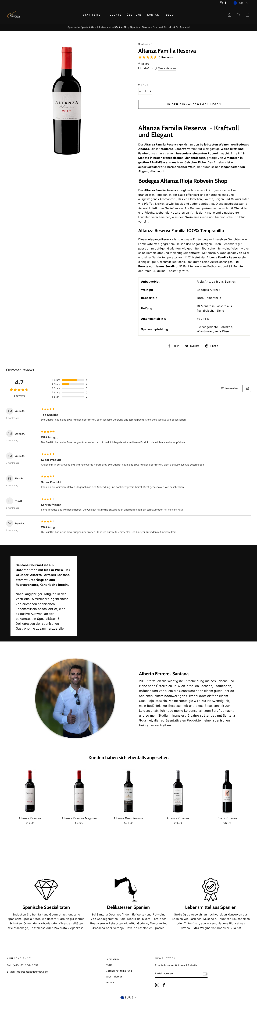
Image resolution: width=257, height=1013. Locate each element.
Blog (170, 14)
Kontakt (154, 14)
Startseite (92, 14)
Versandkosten (167, 68)
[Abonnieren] (205, 974)
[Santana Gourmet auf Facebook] (164, 985)
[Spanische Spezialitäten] (46, 879)
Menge (143, 84)
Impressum (112, 959)
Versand (110, 982)
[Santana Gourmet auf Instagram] (157, 985)
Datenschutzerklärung (119, 970)
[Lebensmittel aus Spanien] (211, 879)
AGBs (109, 964)
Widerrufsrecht (115, 976)
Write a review (229, 388)
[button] (194, 112)
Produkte (114, 14)
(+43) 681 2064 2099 (25, 965)
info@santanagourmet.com (32, 971)
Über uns (134, 14)
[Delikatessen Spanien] (128, 879)
